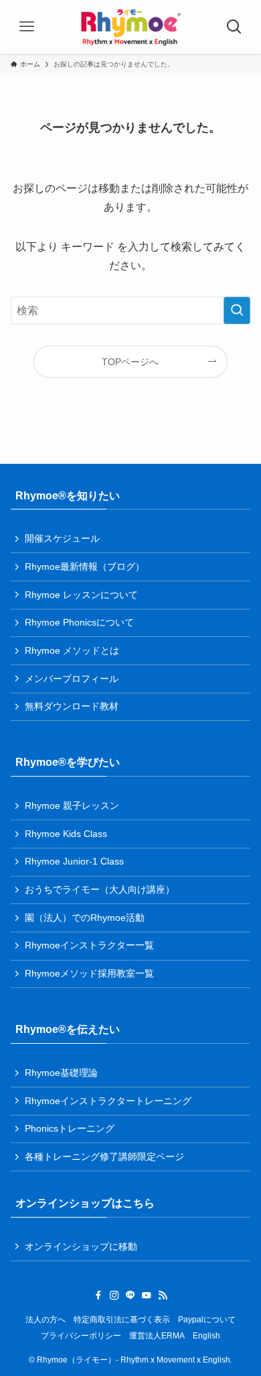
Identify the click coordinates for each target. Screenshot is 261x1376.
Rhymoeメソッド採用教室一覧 (89, 973)
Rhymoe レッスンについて (81, 594)
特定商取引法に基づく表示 (122, 1319)
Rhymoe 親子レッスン (72, 805)
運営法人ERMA (157, 1335)
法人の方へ (45, 1319)
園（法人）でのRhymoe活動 (85, 917)
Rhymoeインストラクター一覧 (89, 945)
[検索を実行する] (237, 310)
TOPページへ (130, 361)
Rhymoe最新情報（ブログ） (85, 566)
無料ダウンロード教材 (71, 706)
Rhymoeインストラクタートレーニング (108, 1100)
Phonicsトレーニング (69, 1128)
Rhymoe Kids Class (66, 833)
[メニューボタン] (27, 27)
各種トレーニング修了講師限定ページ (104, 1156)
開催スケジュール (62, 538)
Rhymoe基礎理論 (61, 1072)
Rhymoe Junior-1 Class (74, 861)
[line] (130, 1295)
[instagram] (114, 1295)
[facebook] (98, 1295)
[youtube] (147, 1295)
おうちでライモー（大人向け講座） (100, 889)
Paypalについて (207, 1319)
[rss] (163, 1295)
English (206, 1335)
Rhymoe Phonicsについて (79, 622)
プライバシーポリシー (81, 1335)
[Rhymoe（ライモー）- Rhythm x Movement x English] (130, 27)
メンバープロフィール (71, 678)
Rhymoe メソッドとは (72, 650)
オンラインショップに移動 (81, 1246)
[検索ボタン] (234, 27)
